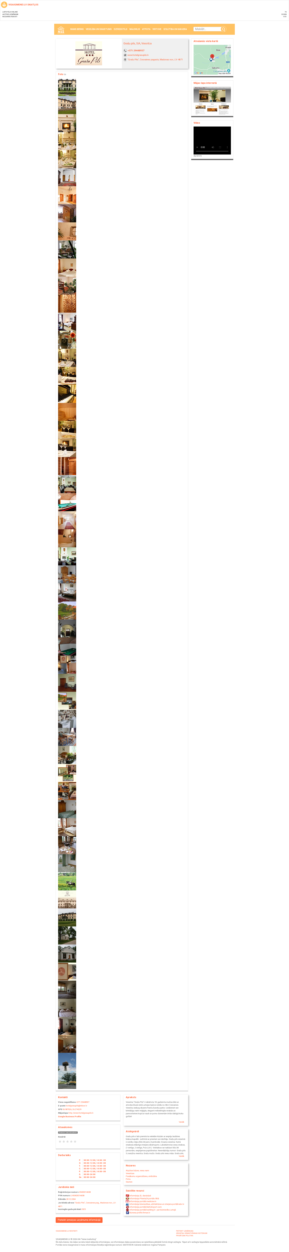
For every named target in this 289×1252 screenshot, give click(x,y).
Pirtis (128, 1179)
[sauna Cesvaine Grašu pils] (67, 466)
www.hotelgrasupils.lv (138, 55)
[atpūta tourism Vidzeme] (67, 123)
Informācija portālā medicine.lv (142, 1201)
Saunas (129, 1182)
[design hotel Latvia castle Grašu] (67, 195)
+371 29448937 (136, 50)
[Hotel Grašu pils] (67, 87)
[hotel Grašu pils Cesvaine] (67, 285)
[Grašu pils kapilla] (67, 935)
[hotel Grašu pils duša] (67, 303)
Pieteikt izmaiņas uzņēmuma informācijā (79, 1219)
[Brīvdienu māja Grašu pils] (67, 1025)
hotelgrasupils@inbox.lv (76, 1106)
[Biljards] (67, 646)
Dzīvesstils (120, 29)
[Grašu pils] (67, 610)
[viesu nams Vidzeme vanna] (67, 538)
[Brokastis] (67, 845)
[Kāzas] (67, 791)
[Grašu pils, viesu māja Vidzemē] (67, 1043)
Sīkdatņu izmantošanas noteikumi (191, 1233)
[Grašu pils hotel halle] (67, 249)
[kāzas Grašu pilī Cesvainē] (67, 375)
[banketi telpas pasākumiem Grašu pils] (67, 159)
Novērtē (61, 1137)
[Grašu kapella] (67, 953)
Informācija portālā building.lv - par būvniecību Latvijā (152, 1210)
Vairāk (181, 1122)
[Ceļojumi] (67, 682)
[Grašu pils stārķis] (67, 1061)
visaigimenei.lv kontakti (66, 1231)
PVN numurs (64, 1195)
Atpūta (146, 29)
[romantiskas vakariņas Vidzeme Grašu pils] (67, 448)
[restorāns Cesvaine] (67, 430)
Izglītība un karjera (175, 29)
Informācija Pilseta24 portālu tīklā (144, 1198)
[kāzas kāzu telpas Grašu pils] (67, 357)
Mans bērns (77, 29)
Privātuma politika (184, 1235)
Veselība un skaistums (99, 29)
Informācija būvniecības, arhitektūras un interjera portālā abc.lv (156, 1204)
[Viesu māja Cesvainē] (67, 989)
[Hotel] (67, 574)
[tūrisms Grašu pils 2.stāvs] (67, 520)
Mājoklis (134, 29)
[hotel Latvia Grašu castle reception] (67, 339)
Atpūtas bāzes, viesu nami (137, 1170)
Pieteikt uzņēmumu (184, 1231)
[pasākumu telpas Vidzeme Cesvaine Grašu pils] (67, 394)
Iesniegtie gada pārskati (69, 1209)
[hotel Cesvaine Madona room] (67, 267)
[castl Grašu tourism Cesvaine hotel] (67, 177)
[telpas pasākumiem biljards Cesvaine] (67, 502)
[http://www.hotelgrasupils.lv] (212, 100)
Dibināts (62, 1199)
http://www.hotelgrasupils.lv (80, 1113)
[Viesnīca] (67, 737)
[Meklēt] (223, 29)
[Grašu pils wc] (67, 231)
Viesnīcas (130, 1173)
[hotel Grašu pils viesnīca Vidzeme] (67, 321)
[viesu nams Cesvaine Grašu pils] (67, 556)
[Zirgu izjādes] (67, 881)
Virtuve (156, 29)
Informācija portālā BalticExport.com (145, 1207)
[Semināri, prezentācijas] (67, 773)
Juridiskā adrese (66, 1203)
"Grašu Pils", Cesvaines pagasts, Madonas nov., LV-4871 (155, 59)
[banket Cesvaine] (67, 141)
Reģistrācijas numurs (68, 1192)
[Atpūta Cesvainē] (67, 1080)
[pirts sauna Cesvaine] (67, 412)
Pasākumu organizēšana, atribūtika (141, 1176)
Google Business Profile (69, 1116)
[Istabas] (67, 809)
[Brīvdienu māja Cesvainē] (67, 1007)
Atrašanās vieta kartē (206, 41)
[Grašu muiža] (67, 105)
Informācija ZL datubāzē (140, 1196)
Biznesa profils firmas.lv (139, 1213)
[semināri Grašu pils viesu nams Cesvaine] (67, 484)
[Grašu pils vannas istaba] (67, 213)
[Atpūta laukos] (67, 700)
